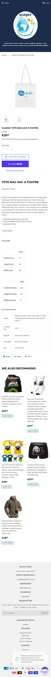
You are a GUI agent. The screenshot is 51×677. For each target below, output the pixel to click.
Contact (26, 624)
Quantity (5, 145)
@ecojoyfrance (25, 588)
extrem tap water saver (25, 571)
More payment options (15, 170)
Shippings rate (25, 633)
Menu (7, 3)
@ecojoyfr (25, 596)
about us (25, 650)
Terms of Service (25, 641)
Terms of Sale (25, 638)
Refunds (25, 636)
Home (4, 55)
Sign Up (45, 613)
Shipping (16, 139)
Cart (47, 3)
